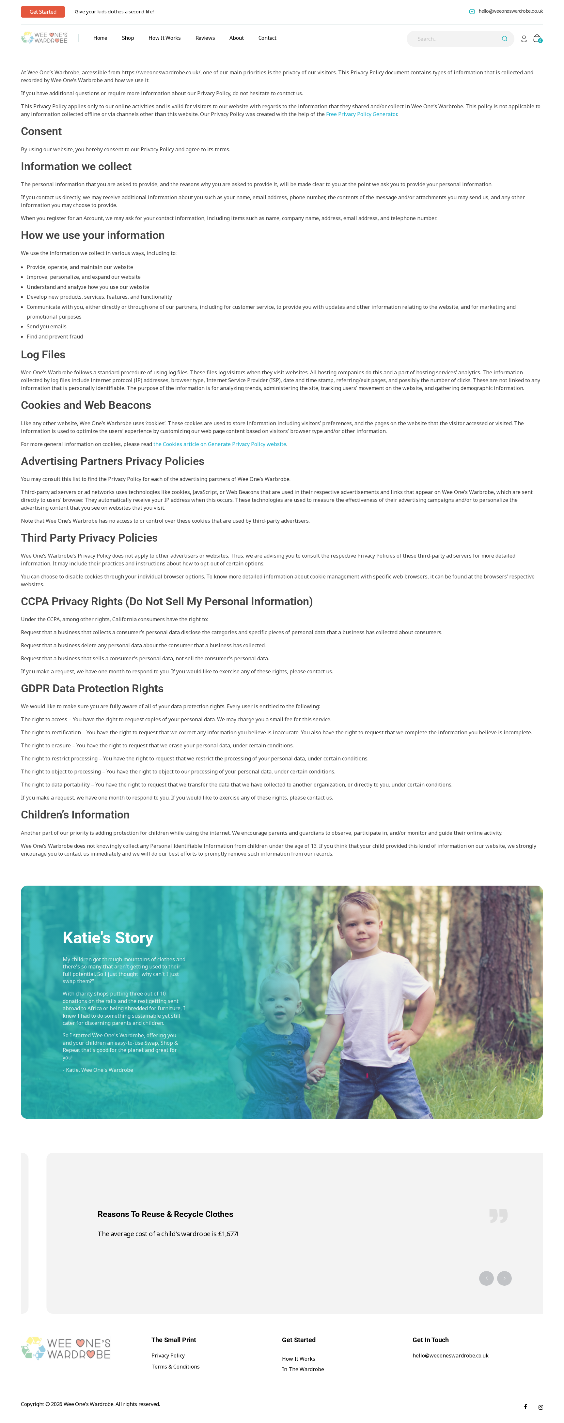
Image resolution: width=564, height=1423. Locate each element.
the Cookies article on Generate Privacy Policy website (219, 444)
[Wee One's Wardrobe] (44, 37)
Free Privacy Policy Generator (361, 114)
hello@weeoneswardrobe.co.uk (511, 11)
